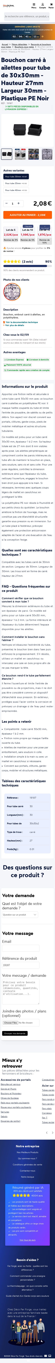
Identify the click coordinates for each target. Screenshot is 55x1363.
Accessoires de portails (16, 1079)
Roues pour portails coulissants (16, 1107)
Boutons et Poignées (11, 1093)
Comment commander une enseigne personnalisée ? (27, 1278)
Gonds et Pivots (8, 1089)
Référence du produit (19, 958)
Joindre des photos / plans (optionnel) (24, 1013)
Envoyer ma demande (14, 1033)
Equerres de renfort (10, 1121)
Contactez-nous (27, 1170)
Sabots (4, 1116)
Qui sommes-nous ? (27, 1158)
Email (6, 941)
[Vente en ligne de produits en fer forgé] (8, 4)
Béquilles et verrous (10, 1084)
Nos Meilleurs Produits (27, 1152)
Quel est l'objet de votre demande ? (22, 905)
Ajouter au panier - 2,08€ (28, 214)
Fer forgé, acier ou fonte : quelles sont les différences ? (27, 1268)
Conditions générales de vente (27, 1164)
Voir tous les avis (27, 1240)
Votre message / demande (24, 975)
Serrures (5, 1112)
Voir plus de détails (14, 325)
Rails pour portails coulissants (15, 1102)
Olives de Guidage (10, 1098)
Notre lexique (27, 1176)
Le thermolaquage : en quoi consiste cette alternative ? (27, 1288)
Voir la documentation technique (22, 322)
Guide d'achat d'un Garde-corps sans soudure (27, 1296)
